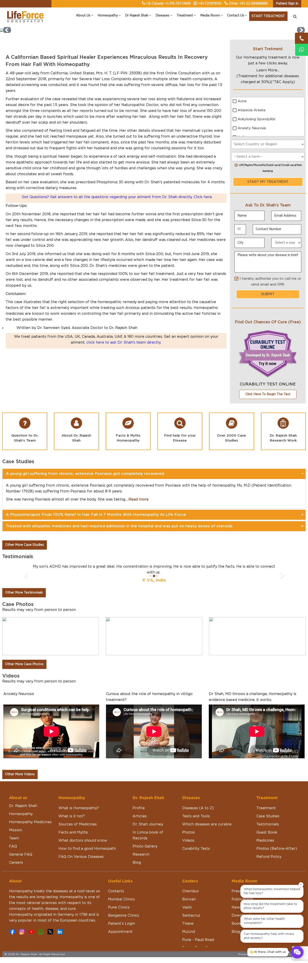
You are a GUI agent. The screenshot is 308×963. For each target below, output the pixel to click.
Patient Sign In (287, 3)
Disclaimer (267, 960)
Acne (242, 101)
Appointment (120, 937)
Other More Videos (20, 780)
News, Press (242, 913)
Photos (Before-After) (276, 854)
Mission (15, 836)
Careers (16, 868)
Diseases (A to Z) (198, 814)
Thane (187, 929)
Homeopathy (21, 820)
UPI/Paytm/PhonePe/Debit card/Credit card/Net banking (270, 168)
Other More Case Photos (24, 670)
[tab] (154, 474)
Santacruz (191, 921)
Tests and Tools (196, 822)
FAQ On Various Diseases (81, 862)
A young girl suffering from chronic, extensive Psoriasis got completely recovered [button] (85, 474)
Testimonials (267, 830)
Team (14, 844)
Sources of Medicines (77, 830)
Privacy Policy (248, 960)
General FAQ (20, 860)
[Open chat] (297, 952)
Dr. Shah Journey (148, 830)
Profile (139, 814)
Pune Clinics (119, 913)
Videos (188, 846)
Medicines (265, 846)
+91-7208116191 (209, 3)
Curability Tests (196, 854)
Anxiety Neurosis (252, 128)
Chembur (190, 897)
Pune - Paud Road (198, 945)
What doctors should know (82, 846)
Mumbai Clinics (121, 905)
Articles (140, 822)
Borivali (189, 905)
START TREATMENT (268, 16)
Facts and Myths (73, 838)
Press (236, 897)
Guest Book (266, 838)
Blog (137, 868)
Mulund (188, 937)
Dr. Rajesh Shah (23, 811)
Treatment (266, 814)
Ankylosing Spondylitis (256, 119)
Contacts (116, 897)
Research (141, 860)
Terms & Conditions (290, 960)
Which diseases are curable (207, 830)
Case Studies (267, 822)
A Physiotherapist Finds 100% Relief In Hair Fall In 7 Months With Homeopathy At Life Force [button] (96, 515)
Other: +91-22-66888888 (248, 3)
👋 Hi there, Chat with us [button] (268, 952)
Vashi (187, 913)
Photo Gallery (145, 852)
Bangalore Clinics (123, 921)
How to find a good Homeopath (87, 854)
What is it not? (71, 822)
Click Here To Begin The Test (267, 394)
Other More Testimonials (24, 598)
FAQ (13, 852)
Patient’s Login (121, 929)
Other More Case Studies (24, 544)
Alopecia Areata (251, 110)
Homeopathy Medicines (30, 828)
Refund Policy (268, 862)
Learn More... (267, 70)
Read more (139, 499)
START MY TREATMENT (267, 182)
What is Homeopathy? (78, 814)
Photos (188, 838)
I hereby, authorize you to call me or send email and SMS (270, 281)
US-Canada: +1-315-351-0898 (168, 3)
